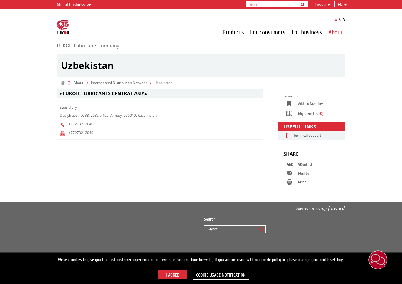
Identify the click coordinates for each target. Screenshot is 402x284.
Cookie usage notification (221, 275)
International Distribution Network (119, 82)
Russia (320, 4)
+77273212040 (81, 124)
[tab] (160, 93)
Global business (71, 4)
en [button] (341, 4)
